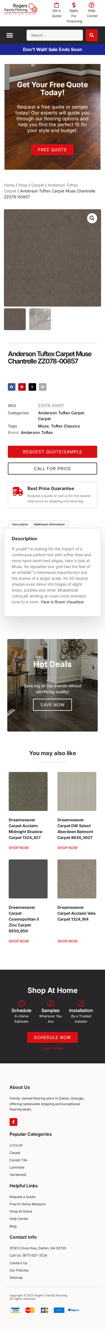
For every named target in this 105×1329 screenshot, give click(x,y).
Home (9, 185)
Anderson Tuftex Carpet (61, 412)
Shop (23, 185)
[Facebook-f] (13, 1122)
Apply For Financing (74, 15)
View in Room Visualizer (62, 601)
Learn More (52, 1048)
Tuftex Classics (65, 426)
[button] (9, 35)
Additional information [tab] (49, 524)
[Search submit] (92, 35)
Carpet (37, 185)
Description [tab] (20, 524)
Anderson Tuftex (37, 432)
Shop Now (19, 848)
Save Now (52, 704)
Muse (43, 426)
